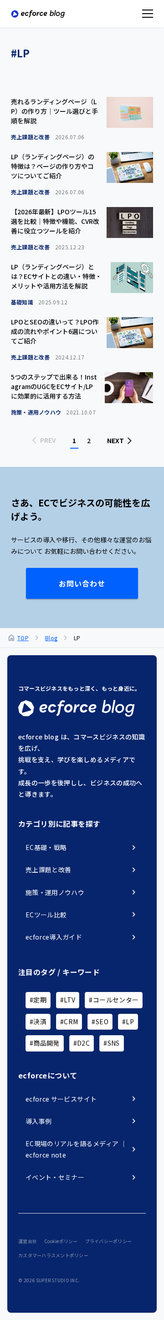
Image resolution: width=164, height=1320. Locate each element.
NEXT (115, 440)
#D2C (81, 1042)
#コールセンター (113, 999)
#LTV (67, 999)
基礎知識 (39, 302)
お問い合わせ (82, 583)
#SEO (100, 1021)
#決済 (38, 1021)
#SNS (111, 1042)
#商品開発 (45, 1042)
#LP (128, 1021)
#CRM (69, 1021)
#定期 (38, 999)
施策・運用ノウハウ (53, 412)
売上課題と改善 (47, 137)
